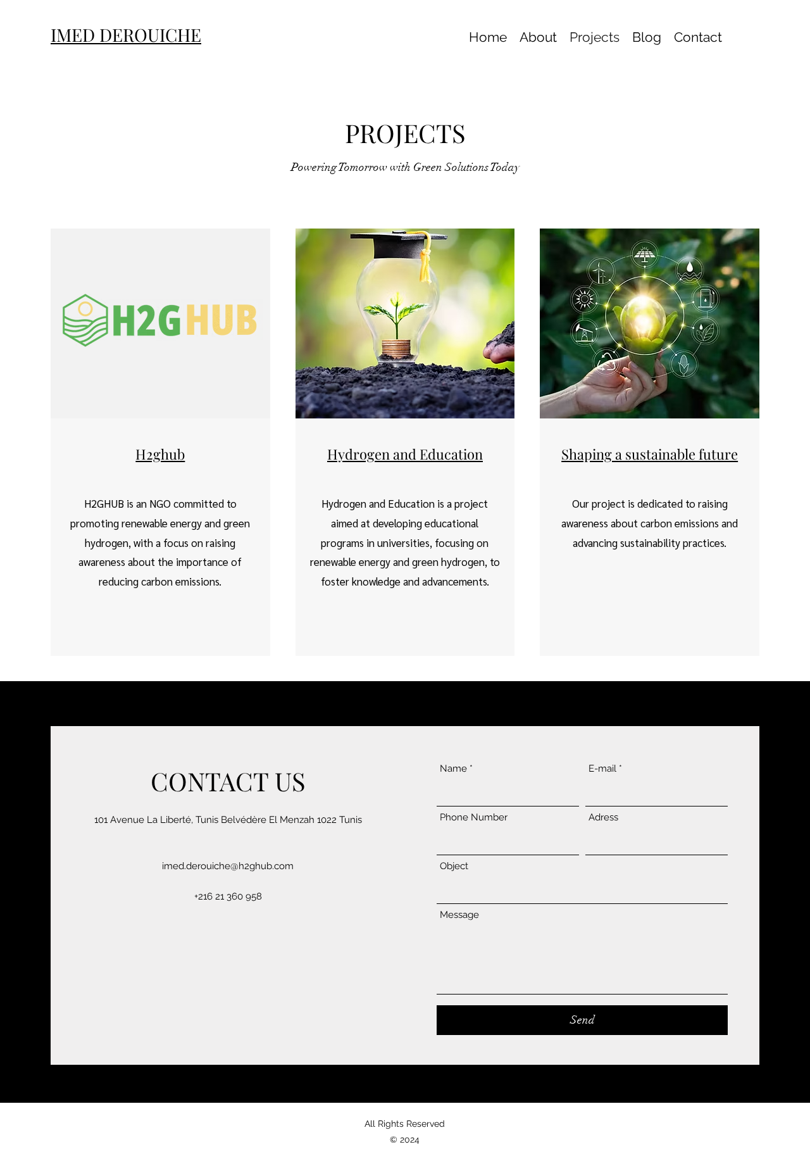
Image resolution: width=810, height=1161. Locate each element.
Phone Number (474, 817)
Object (454, 866)
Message (459, 915)
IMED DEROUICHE (126, 34)
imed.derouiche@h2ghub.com (228, 866)
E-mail (602, 769)
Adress (603, 817)
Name (453, 769)
